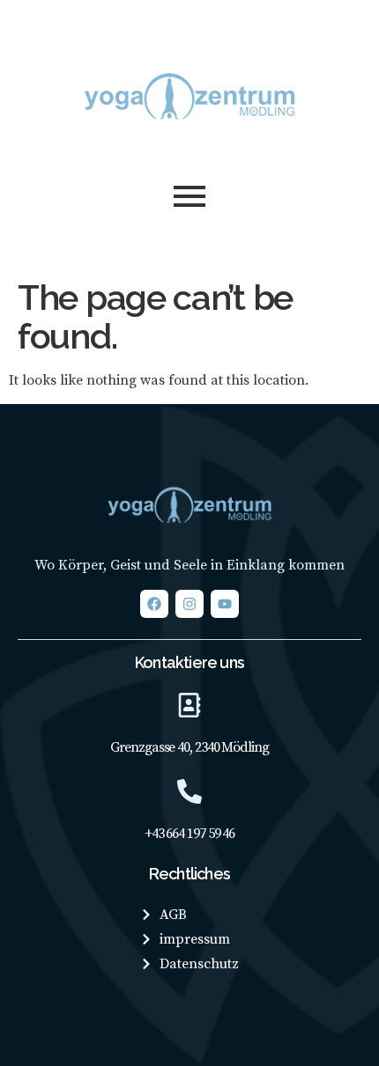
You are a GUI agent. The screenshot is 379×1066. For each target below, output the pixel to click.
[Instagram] (189, 604)
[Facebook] (154, 604)
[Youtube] (225, 604)
